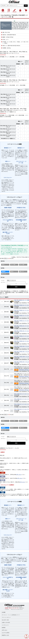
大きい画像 (22, 264)
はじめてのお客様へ (6, 632)
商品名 (12, 271)
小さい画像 (13, 264)
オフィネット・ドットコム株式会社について (11, 614)
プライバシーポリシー (6, 617)
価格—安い (22, 271)
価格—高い (4, 273)
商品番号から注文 (5, 635)
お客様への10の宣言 (6, 622)
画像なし (3, 264)
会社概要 (3, 612)
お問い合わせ (18, 474)
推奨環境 (3, 627)
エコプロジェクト (5, 625)
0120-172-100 (11, 606)
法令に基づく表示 (5, 620)
